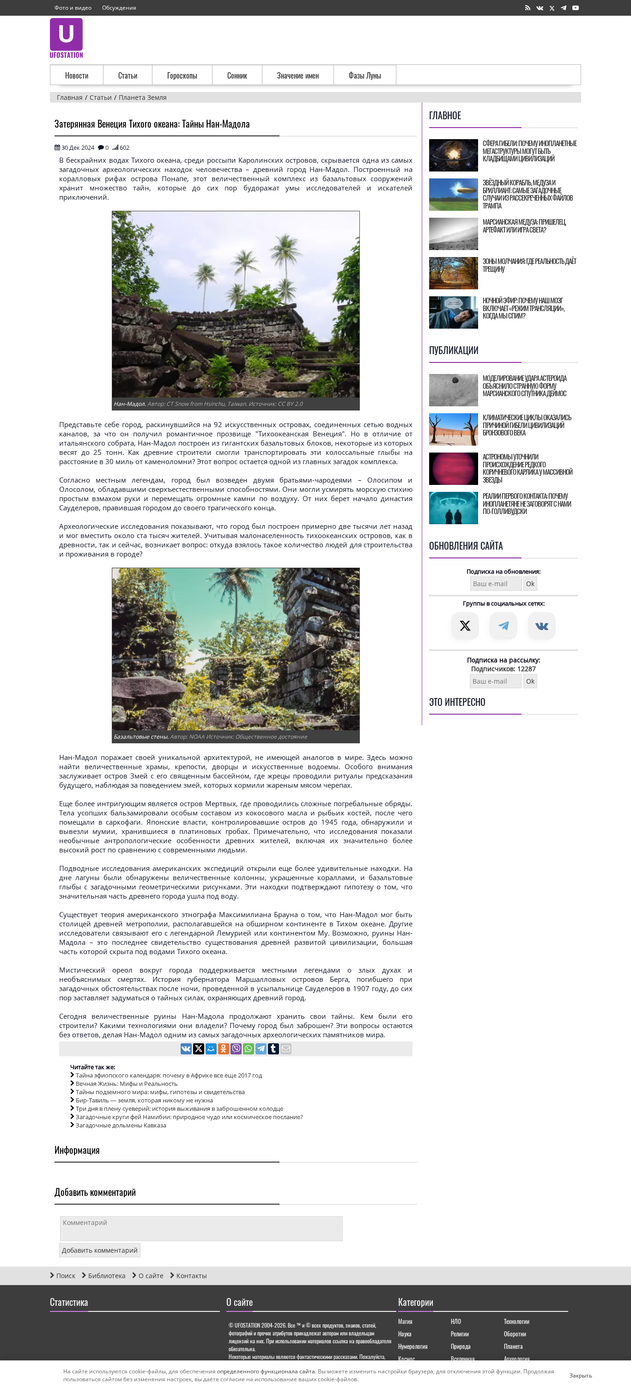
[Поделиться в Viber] (237, 1050)
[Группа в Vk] (540, 8)
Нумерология (413, 1346)
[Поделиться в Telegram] (261, 1050)
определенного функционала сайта (266, 1371)
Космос (406, 1358)
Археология (517, 1358)
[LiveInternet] (59, 1328)
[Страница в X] (552, 8)
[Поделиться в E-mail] (285, 1050)
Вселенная (463, 1358)
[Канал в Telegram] (563, 8)
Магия (405, 1321)
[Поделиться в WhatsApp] (249, 1050)
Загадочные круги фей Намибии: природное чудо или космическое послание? (189, 1117)
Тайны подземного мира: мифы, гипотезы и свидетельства (160, 1092)
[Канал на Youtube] (575, 8)
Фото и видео (73, 8)
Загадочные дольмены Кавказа (121, 1125)
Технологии (516, 1321)
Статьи (127, 75)
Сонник (237, 75)
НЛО (456, 1321)
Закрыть (573, 1375)
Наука (405, 1333)
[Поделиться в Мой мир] (212, 1050)
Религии (460, 1333)
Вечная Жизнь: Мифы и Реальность (127, 1083)
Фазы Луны (365, 75)
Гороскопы (182, 75)
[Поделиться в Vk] (187, 1050)
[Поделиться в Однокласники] (224, 1050)
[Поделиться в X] (199, 1050)
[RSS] (528, 8)
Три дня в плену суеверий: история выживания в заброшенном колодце (179, 1108)
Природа (461, 1346)
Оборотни (515, 1333)
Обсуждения (119, 8)
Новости (76, 75)
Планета (513, 1346)
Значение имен (298, 75)
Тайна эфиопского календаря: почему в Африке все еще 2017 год (169, 1075)
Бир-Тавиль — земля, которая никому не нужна (144, 1100)
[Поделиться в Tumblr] (274, 1050)
